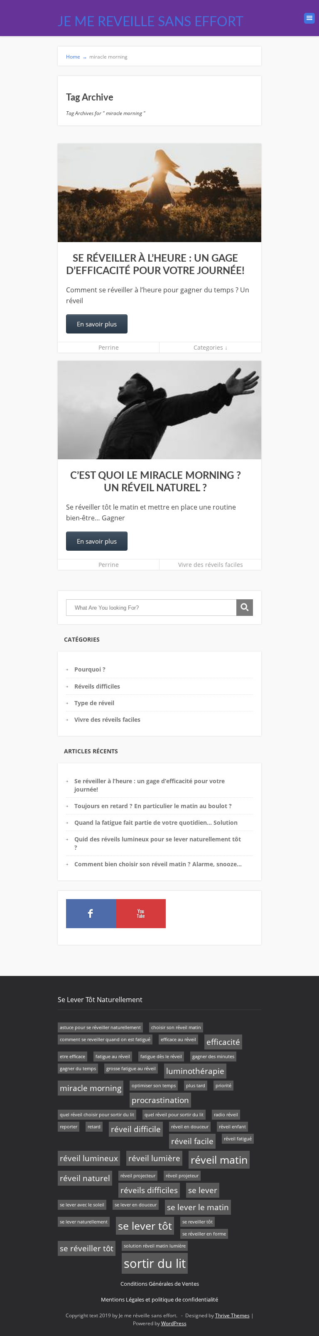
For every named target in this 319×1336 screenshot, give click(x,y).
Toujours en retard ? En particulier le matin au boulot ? (153, 806)
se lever (202, 1190)
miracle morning (90, 1088)
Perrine (108, 347)
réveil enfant (232, 1127)
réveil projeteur (182, 1176)
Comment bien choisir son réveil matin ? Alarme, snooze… (158, 864)
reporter (68, 1127)
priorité (223, 1085)
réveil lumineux (89, 1158)
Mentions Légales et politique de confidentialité (159, 1299)
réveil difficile (136, 1129)
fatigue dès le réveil (161, 1056)
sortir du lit (155, 1263)
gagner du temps (78, 1068)
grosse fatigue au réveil (131, 1068)
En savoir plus (97, 324)
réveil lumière (154, 1158)
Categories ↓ (211, 347)
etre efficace (72, 1056)
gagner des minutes (213, 1056)
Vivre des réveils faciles (210, 565)
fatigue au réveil (113, 1056)
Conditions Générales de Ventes (159, 1283)
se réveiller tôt (86, 1248)
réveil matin (219, 1160)
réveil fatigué (238, 1139)
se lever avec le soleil (82, 1205)
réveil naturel (85, 1178)
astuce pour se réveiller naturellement (100, 1027)
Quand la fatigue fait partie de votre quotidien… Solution (156, 822)
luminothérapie (195, 1071)
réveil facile (192, 1141)
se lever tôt (145, 1226)
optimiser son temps (154, 1085)
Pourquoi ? (90, 669)
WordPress (173, 1323)
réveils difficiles (149, 1190)
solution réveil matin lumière (155, 1246)
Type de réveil (94, 703)
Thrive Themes (232, 1315)
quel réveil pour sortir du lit (174, 1115)
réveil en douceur (190, 1127)
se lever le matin (198, 1207)
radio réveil (226, 1115)
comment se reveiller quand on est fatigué (105, 1039)
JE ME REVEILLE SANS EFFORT (150, 22)
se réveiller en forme (204, 1234)
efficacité (223, 1042)
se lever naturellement (84, 1222)
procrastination (160, 1100)
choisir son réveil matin (176, 1027)
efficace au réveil (178, 1039)
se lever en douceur (136, 1205)
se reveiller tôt (197, 1222)
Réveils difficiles (97, 686)
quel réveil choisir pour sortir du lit (97, 1115)
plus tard (195, 1085)
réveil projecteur (137, 1176)
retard (94, 1127)
